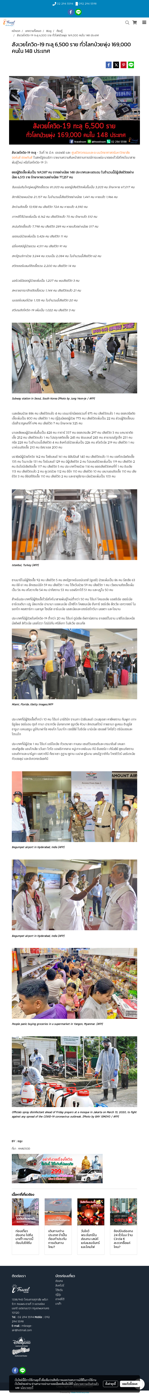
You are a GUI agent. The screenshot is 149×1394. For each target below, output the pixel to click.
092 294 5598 (87, 3)
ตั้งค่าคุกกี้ (110, 1383)
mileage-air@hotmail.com (22, 1327)
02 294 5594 (65, 3)
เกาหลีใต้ (59, 1299)
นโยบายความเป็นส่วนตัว (86, 1383)
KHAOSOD (24, 1148)
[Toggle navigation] (144, 23)
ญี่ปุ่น (58, 1294)
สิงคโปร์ (59, 1285)
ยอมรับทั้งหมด (130, 1383)
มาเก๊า (58, 1303)
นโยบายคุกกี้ (27, 1387)
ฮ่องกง (59, 1281)
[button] (126, 23)
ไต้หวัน (59, 1290)
